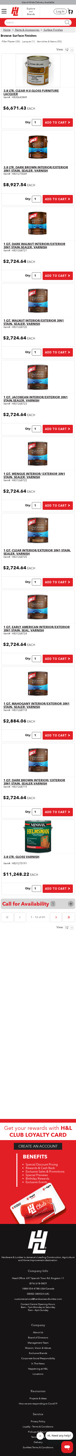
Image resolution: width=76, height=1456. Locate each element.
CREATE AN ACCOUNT (38, 1146)
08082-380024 (35, 1293)
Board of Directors (38, 1337)
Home (7, 30)
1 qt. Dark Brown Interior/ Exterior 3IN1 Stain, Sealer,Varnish (34, 782)
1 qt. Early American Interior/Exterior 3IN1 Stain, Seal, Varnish (37, 629)
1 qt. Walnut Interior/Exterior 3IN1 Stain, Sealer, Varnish (34, 322)
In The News (38, 1363)
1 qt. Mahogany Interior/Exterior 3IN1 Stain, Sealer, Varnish (37, 705)
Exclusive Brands (38, 1353)
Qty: (28, 122)
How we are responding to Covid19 (38, 1403)
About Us (38, 1332)
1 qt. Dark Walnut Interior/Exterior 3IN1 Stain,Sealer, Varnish (34, 245)
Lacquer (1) (28, 41)
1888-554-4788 (31, 1288)
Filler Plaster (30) (11, 41)
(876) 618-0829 (38, 1283)
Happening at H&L (38, 1368)
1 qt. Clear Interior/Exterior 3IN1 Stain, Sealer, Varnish (37, 552)
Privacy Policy (38, 1421)
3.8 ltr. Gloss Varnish (21, 857)
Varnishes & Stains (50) (49, 41)
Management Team (38, 1342)
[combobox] (35, 22)
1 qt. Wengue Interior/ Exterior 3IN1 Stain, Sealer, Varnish (34, 475)
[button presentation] (72, 50)
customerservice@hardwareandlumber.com (38, 1299)
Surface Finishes (53, 30)
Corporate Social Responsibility (38, 1358)
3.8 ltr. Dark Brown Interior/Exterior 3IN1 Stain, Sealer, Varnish (36, 169)
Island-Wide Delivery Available (38, 2)
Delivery (38, 1442)
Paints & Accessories (27, 30)
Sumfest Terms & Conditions (38, 1447)
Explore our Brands (31, 11)
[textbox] (35, 22)
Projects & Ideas (38, 1398)
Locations (38, 1374)
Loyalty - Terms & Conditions (38, 1426)
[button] (70, 11)
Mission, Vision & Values (38, 1348)
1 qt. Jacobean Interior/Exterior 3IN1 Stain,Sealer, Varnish (36, 399)
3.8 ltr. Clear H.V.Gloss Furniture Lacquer (31, 92)
